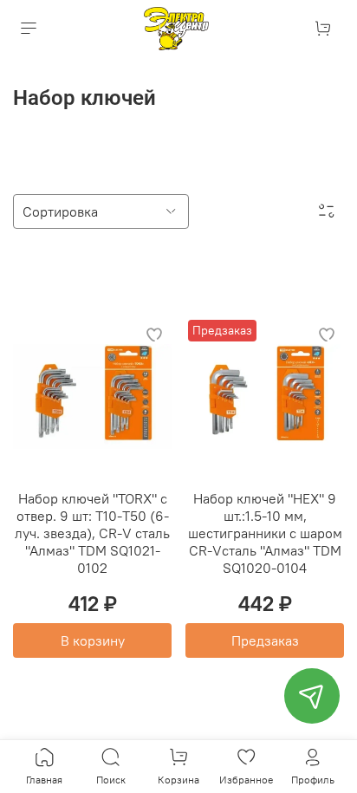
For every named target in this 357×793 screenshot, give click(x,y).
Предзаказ (265, 640)
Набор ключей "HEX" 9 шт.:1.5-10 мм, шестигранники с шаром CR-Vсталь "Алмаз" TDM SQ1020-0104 (265, 533)
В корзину (93, 640)
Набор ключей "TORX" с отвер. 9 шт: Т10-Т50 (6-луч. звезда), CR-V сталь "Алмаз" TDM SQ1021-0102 (92, 533)
